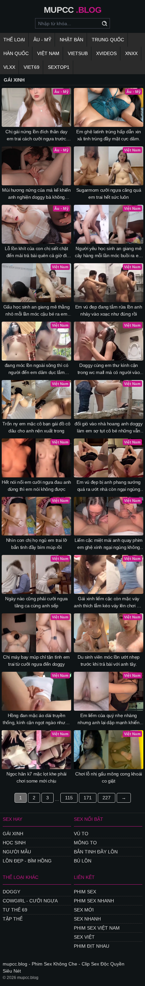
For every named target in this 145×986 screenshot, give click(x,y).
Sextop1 (58, 67)
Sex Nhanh (87, 919)
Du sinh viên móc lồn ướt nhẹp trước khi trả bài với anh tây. (109, 660)
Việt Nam (48, 53)
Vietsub (78, 53)
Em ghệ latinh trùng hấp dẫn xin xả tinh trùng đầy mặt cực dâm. (108, 135)
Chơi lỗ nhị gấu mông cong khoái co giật (108, 777)
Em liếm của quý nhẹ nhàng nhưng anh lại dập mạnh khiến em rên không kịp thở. (108, 719)
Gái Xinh (13, 833)
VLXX (9, 67)
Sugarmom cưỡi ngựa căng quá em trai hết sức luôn (108, 193)
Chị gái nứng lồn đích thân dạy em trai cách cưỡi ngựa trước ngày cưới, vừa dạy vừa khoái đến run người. (36, 135)
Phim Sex (85, 891)
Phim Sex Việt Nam (97, 928)
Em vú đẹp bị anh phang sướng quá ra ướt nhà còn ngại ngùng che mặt (109, 486)
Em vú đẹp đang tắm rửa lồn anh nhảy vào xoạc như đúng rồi (108, 310)
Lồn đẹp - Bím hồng (27, 860)
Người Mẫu (17, 851)
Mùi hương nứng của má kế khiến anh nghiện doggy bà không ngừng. (36, 194)
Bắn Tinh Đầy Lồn (96, 851)
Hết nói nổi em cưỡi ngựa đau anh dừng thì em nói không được (36, 485)
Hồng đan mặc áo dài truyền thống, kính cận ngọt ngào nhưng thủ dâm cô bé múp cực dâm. (36, 719)
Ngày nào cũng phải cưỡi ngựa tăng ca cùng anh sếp (36, 602)
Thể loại (14, 39)
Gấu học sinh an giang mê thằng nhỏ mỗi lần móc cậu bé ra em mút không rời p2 (36, 311)
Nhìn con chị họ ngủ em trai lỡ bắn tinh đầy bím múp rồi (36, 543)
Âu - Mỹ (42, 39)
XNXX (131, 53)
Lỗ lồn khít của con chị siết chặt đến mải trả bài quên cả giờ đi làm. (36, 252)
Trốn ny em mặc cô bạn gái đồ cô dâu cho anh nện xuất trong (36, 427)
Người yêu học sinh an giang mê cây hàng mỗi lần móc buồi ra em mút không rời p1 (108, 252)
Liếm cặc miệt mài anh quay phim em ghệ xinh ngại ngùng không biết (109, 544)
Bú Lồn (82, 860)
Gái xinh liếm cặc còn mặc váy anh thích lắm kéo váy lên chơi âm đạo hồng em (108, 602)
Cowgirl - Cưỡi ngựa (30, 900)
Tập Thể (13, 919)
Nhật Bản (71, 39)
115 (69, 797)
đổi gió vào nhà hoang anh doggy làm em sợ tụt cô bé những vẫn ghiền (108, 427)
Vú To (81, 833)
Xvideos (106, 53)
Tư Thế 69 (15, 909)
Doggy (11, 891)
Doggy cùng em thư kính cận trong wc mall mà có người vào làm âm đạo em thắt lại (109, 369)
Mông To (85, 842)
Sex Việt (84, 937)
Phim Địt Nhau (91, 946)
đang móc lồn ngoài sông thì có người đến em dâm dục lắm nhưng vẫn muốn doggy (36, 369)
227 (107, 797)
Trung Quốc (108, 39)
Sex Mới (84, 909)
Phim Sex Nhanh (94, 900)
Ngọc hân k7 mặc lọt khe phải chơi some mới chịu (36, 777)
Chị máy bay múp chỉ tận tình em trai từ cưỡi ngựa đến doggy (36, 660)
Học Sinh (14, 842)
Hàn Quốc (16, 53)
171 (88, 797)
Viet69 (31, 67)
